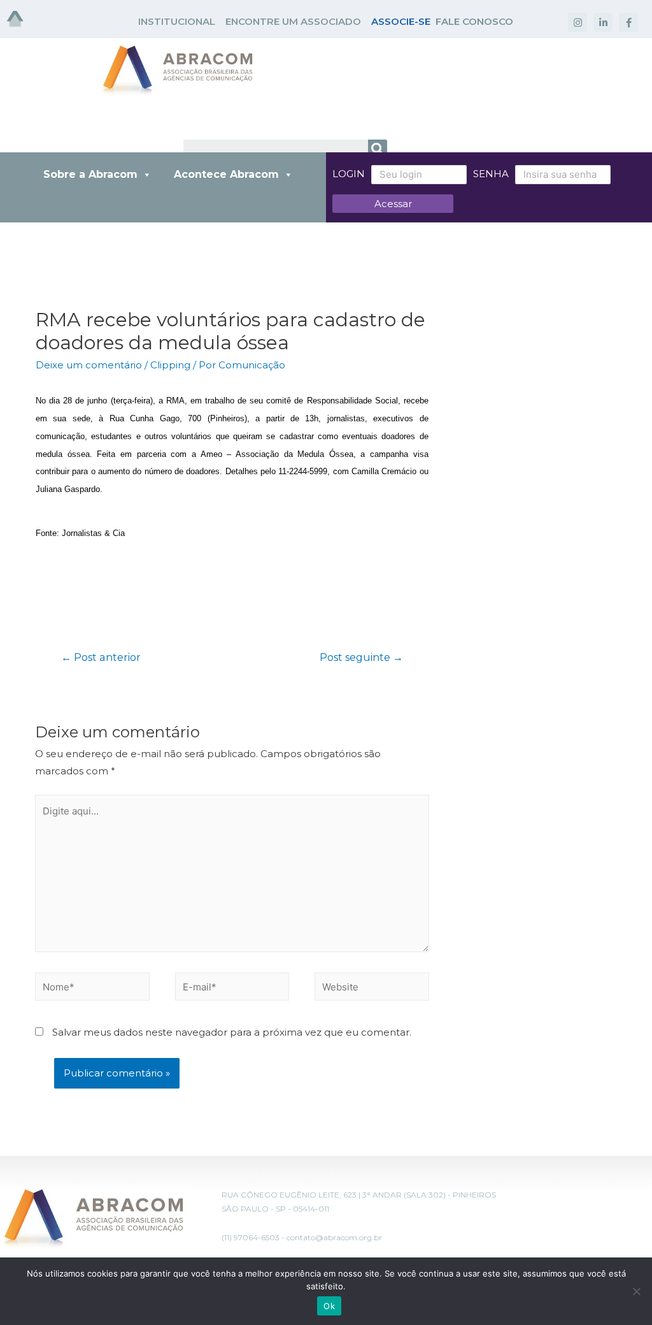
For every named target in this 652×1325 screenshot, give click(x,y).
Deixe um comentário (89, 365)
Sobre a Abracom (90, 174)
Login (348, 174)
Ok (329, 1306)
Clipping (170, 365)
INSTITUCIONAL (176, 21)
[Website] (372, 989)
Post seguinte (361, 657)
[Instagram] (577, 22)
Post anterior (101, 657)
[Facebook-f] (628, 22)
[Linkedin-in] (603, 22)
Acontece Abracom (226, 174)
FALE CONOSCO (474, 21)
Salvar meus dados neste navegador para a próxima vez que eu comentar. (231, 1032)
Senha (491, 174)
